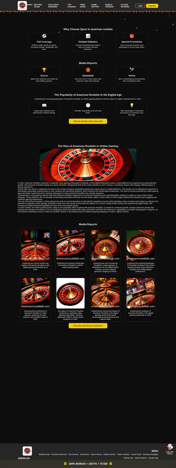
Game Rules (136, 454)
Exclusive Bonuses (53, 6)
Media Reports (141, 458)
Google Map (153, 458)
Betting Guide (38, 6)
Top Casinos (71, 6)
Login (140, 6)
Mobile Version (109, 6)
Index (29, 5)
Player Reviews (125, 6)
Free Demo (83, 6)
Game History (95, 6)
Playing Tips (128, 458)
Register (152, 6)
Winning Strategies (150, 454)
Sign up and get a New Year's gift (88, 121)
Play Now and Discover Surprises (88, 326)
